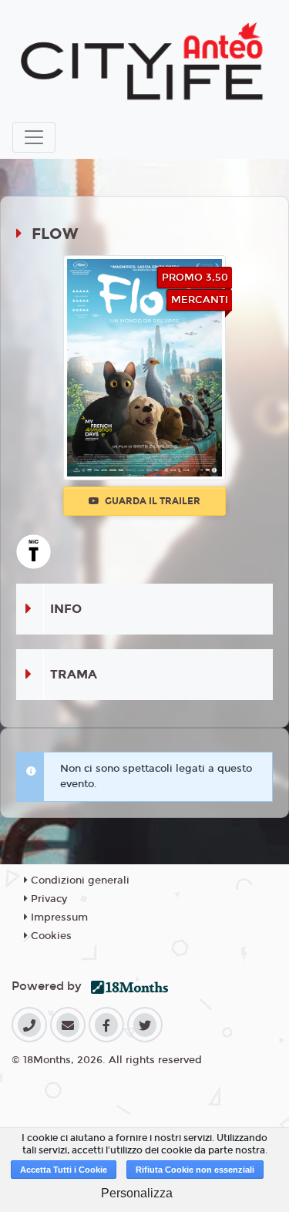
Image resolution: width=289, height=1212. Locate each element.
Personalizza (137, 1193)
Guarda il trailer (151, 501)
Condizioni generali (78, 880)
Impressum (58, 917)
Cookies (50, 936)
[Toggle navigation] (33, 137)
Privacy (47, 899)
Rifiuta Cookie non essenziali (195, 1169)
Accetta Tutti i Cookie (63, 1169)
